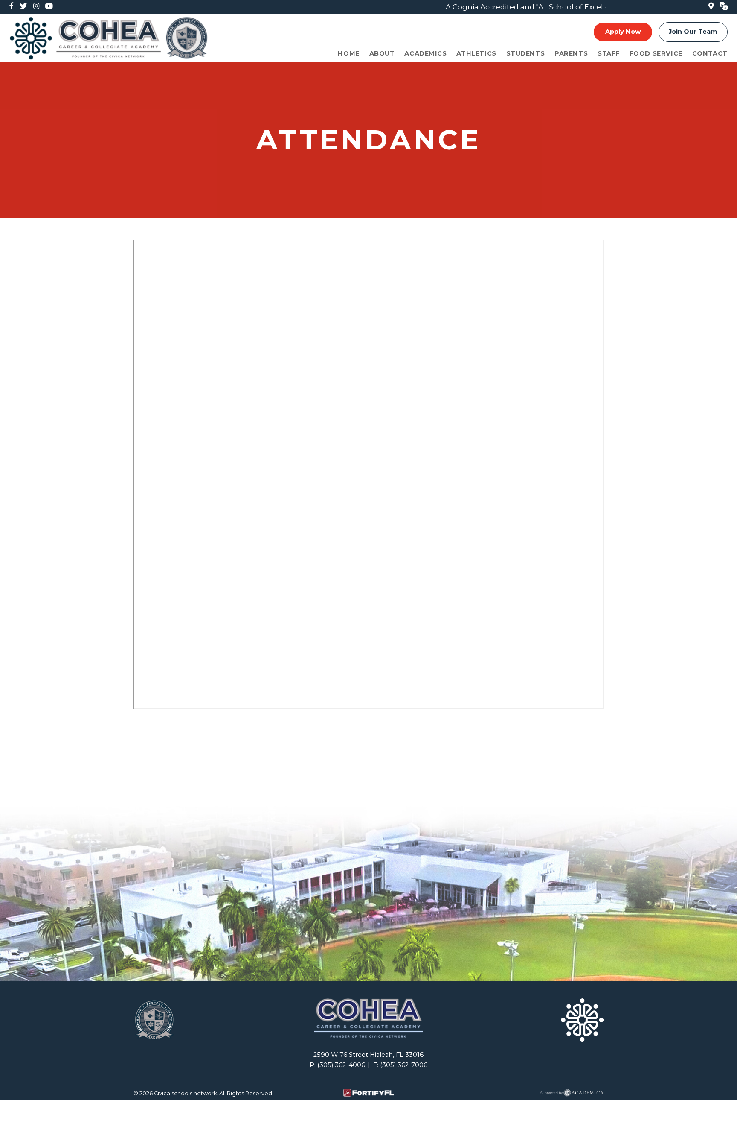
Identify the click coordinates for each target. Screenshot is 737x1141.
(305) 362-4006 (341, 1065)
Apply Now (623, 31)
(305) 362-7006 (403, 1065)
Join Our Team (693, 31)
